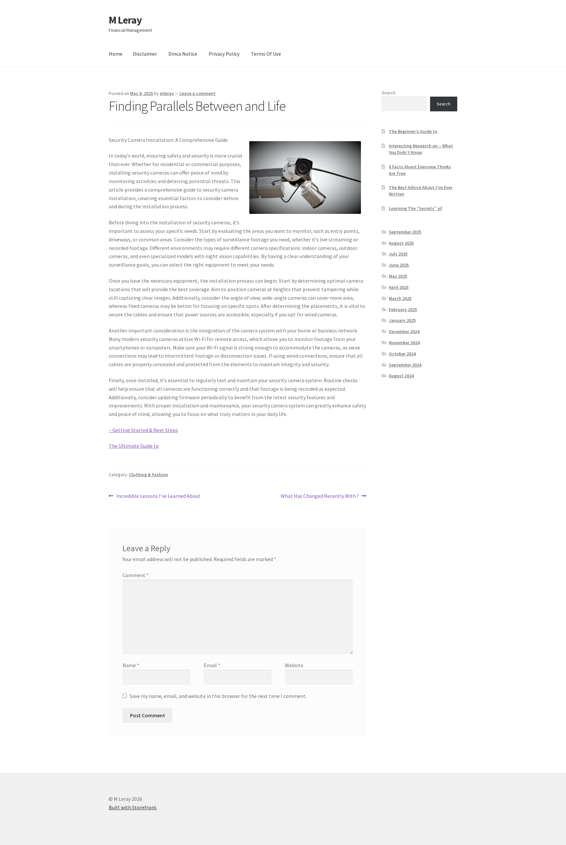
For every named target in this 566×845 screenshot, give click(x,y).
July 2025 (398, 254)
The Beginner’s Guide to (413, 131)
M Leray (125, 20)
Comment (136, 575)
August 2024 (401, 376)
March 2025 (400, 298)
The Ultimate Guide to (134, 445)
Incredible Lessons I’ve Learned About (158, 496)
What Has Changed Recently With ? (320, 496)
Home (116, 53)
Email (212, 665)
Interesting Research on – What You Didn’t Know (421, 149)
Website (294, 665)
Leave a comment (197, 93)
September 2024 (405, 365)
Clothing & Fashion (148, 475)
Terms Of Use (266, 53)
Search (388, 93)
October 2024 (402, 354)
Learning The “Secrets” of (415, 208)
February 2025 (403, 309)
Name (131, 665)
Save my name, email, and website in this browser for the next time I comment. (218, 696)
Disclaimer (145, 53)
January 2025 (402, 320)
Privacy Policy (224, 53)
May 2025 (398, 276)
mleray (167, 93)
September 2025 (405, 232)
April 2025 (398, 287)
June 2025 (399, 265)
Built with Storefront (133, 807)
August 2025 (401, 243)
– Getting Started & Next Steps (143, 430)
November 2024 (404, 343)
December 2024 (404, 331)
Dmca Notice (182, 53)
